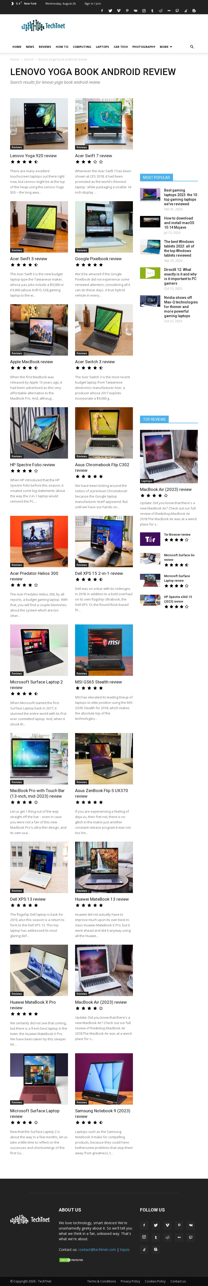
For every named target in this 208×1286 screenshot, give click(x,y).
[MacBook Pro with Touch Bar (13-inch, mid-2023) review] (39, 758)
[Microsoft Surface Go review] (150, 558)
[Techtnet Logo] (31, 1223)
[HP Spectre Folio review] (39, 433)
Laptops (102, 47)
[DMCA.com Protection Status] (71, 1261)
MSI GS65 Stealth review (98, 681)
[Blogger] (194, 10)
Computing (82, 47)
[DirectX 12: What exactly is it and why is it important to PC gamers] (150, 273)
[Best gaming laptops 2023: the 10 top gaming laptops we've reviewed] (150, 194)
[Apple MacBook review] (39, 330)
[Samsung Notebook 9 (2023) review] (104, 1079)
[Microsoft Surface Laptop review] (39, 1079)
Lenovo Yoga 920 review (33, 155)
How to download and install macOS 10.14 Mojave (179, 222)
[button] (192, 47)
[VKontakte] (135, 10)
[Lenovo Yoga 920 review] (39, 124)
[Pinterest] (127, 10)
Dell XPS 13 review (28, 899)
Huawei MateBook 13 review (102, 899)
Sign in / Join (92, 3)
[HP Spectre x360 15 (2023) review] (150, 600)
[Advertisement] (172, 653)
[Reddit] (160, 10)
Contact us (178, 1281)
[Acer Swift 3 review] (39, 227)
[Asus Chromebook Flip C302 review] (104, 433)
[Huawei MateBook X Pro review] (39, 970)
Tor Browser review (177, 534)
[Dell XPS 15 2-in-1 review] (104, 541)
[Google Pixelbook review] (104, 227)
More (164, 47)
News (30, 47)
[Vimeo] (119, 10)
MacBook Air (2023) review (101, 1002)
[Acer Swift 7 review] (104, 124)
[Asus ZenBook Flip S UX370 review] (104, 758)
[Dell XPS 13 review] (39, 867)
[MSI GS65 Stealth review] (104, 650)
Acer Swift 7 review (93, 155)
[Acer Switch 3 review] (104, 330)
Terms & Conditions (101, 1281)
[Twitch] (177, 10)
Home (16, 47)
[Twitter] (110, 10)
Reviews (45, 47)
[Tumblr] (152, 10)
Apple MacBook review (31, 361)
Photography (143, 47)
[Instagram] (144, 10)
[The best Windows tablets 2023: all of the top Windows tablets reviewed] (150, 247)
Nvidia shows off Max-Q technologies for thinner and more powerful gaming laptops (181, 307)
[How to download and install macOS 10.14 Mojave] (150, 221)
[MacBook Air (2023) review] (104, 970)
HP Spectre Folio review (32, 464)
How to (62, 47)
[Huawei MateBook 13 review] (104, 867)
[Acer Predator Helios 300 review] (39, 541)
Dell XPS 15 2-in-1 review (99, 573)
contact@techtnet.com (97, 1249)
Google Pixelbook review (98, 258)
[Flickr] (169, 10)
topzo (125, 1249)
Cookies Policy (155, 1281)
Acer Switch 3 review (95, 361)
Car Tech (121, 47)
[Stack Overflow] (185, 10)
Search (28, 59)
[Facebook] (102, 10)
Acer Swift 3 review (28, 258)
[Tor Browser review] (150, 539)
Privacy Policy (130, 1281)
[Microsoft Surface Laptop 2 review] (39, 650)
